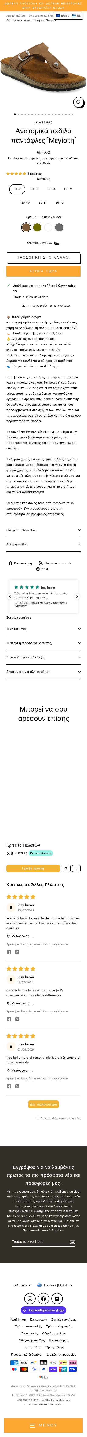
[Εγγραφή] (71, 1242)
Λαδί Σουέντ (37, 227)
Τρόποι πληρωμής (59, 1326)
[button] (16, 173)
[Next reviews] (77, 596)
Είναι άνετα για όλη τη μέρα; (28, 671)
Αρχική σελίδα (15, 16)
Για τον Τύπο (32, 1347)
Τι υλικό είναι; (16, 628)
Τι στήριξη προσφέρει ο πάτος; (29, 643)
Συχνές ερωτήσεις (63, 1319)
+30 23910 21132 (27, 1400)
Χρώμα (43, 217)
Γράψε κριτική (33, 868)
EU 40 (26, 202)
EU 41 (42, 202)
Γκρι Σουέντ (59, 227)
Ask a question (16, 544)
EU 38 (51, 189)
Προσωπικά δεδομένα (26, 1354)
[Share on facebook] (8, 953)
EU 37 (34, 189)
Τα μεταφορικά (49, 158)
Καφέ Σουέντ (26, 227)
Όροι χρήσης (55, 1347)
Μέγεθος (43, 178)
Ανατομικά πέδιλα (41, 16)
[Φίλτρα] (66, 868)
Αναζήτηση (18, 1319)
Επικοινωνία (38, 1319)
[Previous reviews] (10, 596)
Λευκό (48, 227)
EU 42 (60, 202)
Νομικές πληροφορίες (61, 1354)
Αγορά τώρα (44, 271)
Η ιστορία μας (58, 1340)
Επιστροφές (29, 1333)
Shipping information (21, 530)
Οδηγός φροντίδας (32, 1340)
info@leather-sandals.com (55, 1400)
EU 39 (68, 189)
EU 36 (17, 189)
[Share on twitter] (17, 952)
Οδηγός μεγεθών (54, 1333)
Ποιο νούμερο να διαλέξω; (26, 657)
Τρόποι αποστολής (28, 1326)
